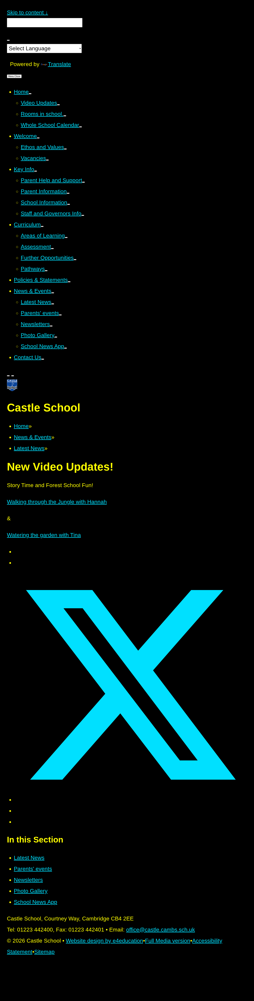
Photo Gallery (31, 891)
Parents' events (33, 869)
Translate (59, 64)
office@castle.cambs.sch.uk (160, 929)
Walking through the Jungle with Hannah (57, 502)
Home (21, 426)
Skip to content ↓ (27, 12)
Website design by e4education (104, 941)
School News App (35, 902)
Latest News (29, 448)
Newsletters (28, 880)
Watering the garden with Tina (44, 535)
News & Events (32, 437)
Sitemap (44, 952)
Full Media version (167, 941)
